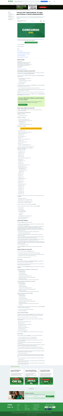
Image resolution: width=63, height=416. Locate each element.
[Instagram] (10, 407)
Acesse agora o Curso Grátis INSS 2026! (31, 42)
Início (9, 10)
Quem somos (18, 404)
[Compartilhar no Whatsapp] (43, 21)
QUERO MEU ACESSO (22, 104)
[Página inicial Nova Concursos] (10, 405)
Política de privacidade (34, 414)
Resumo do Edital (10, 13)
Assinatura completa (44, 1)
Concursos (11, 10)
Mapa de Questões (27, 408)
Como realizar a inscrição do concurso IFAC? (11, 14)
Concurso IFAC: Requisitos (21, 55)
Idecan (22, 73)
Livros (18, 408)
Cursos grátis (26, 405)
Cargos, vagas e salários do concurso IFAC (11, 16)
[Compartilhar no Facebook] (40, 21)
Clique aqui (24, 94)
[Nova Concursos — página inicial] (10, 1)
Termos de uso (28, 414)
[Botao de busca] (39, 1)
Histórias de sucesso (27, 409)
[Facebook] (9, 407)
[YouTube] (12, 407)
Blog (25, 404)
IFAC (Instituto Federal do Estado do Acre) (38, 39)
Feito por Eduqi (49, 412)
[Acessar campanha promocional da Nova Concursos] (31, 7)
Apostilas (18, 405)
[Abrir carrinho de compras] (54, 1)
